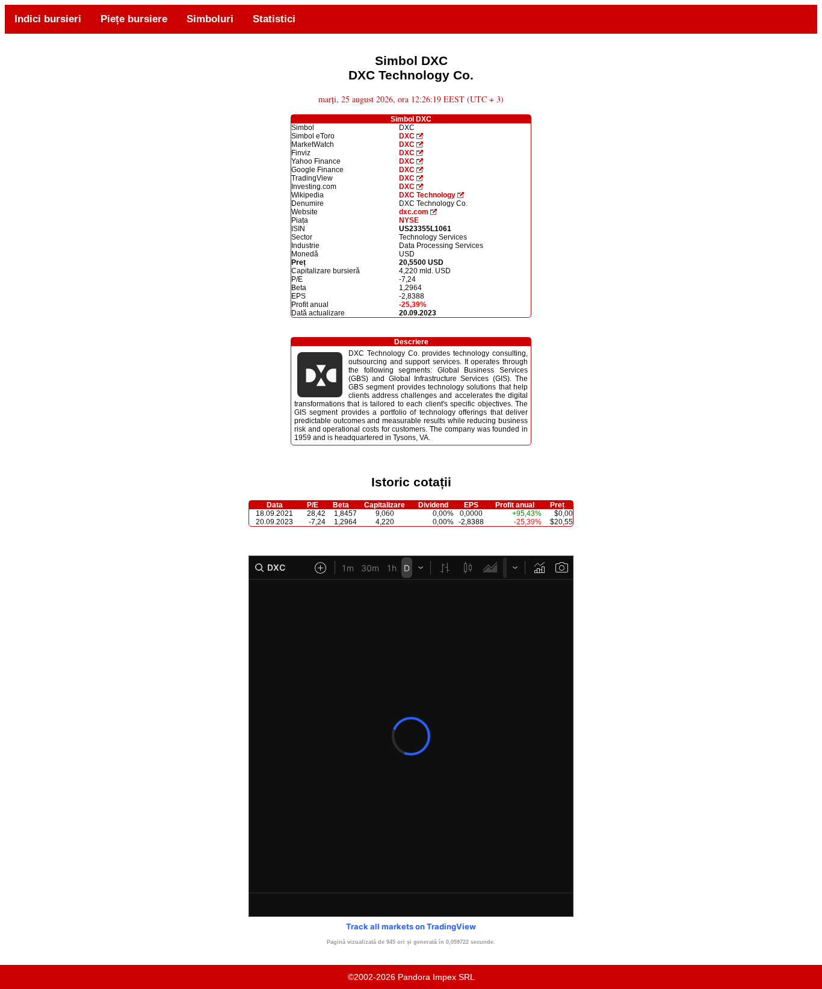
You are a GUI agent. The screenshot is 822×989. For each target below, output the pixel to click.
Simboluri (210, 19)
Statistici (274, 19)
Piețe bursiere (133, 19)
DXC (407, 136)
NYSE (409, 220)
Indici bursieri (47, 19)
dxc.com (413, 212)
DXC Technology (427, 195)
